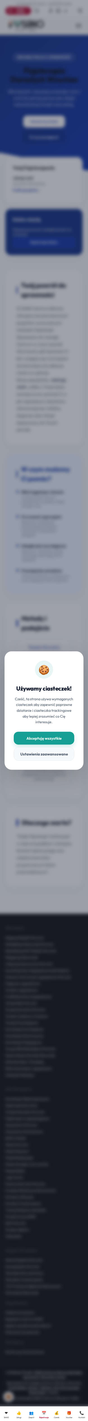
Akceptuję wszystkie (44, 738)
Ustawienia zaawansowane (44, 754)
